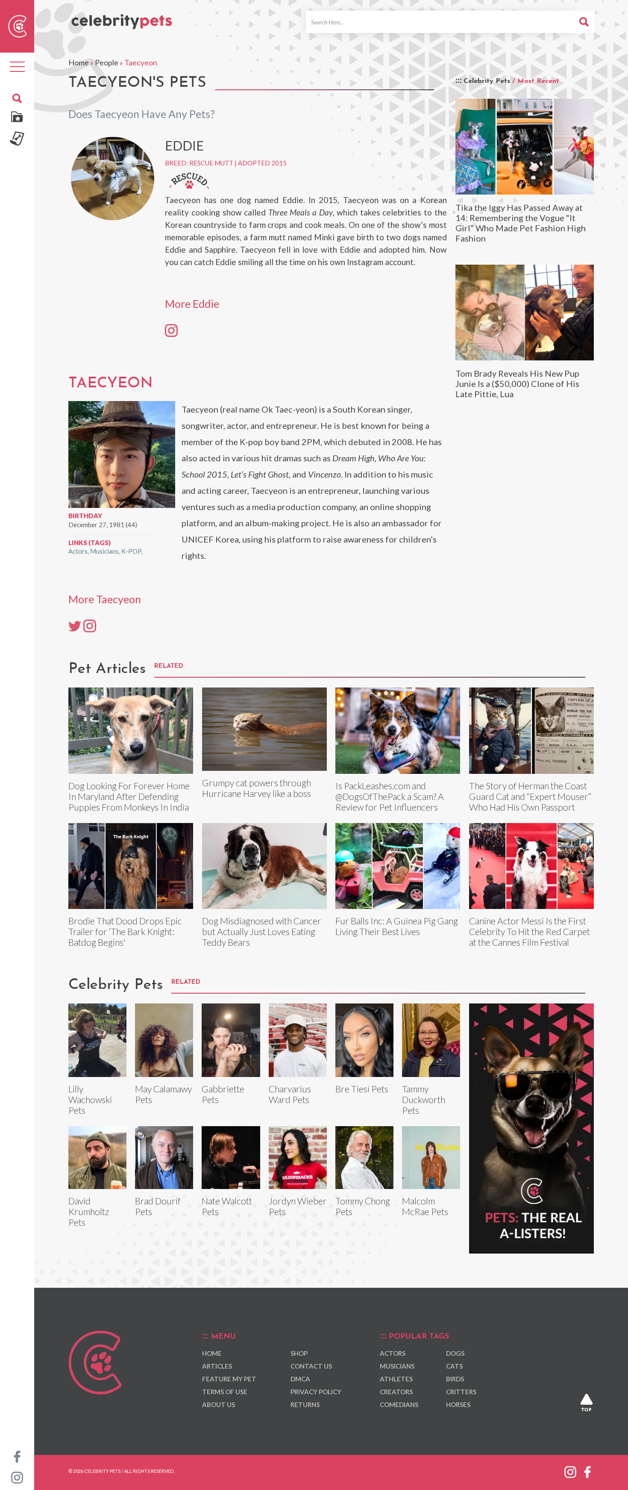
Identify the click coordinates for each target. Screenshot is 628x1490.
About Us (218, 1404)
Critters (461, 1392)
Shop (299, 1353)
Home (78, 62)
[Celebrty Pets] (121, 18)
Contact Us (311, 1366)
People (106, 62)
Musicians (104, 551)
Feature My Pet (229, 1379)
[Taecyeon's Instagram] (89, 625)
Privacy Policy (316, 1392)
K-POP (131, 551)
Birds (455, 1379)
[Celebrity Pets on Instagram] (17, 1476)
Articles (217, 1366)
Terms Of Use (224, 1392)
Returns (305, 1404)
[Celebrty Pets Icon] (17, 25)
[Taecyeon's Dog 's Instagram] (171, 330)
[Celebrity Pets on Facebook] (17, 1455)
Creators (396, 1392)
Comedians (399, 1404)
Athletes (396, 1379)
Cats (454, 1366)
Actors (78, 551)
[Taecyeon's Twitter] (74, 625)
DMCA (300, 1379)
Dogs (455, 1353)
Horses (458, 1404)
